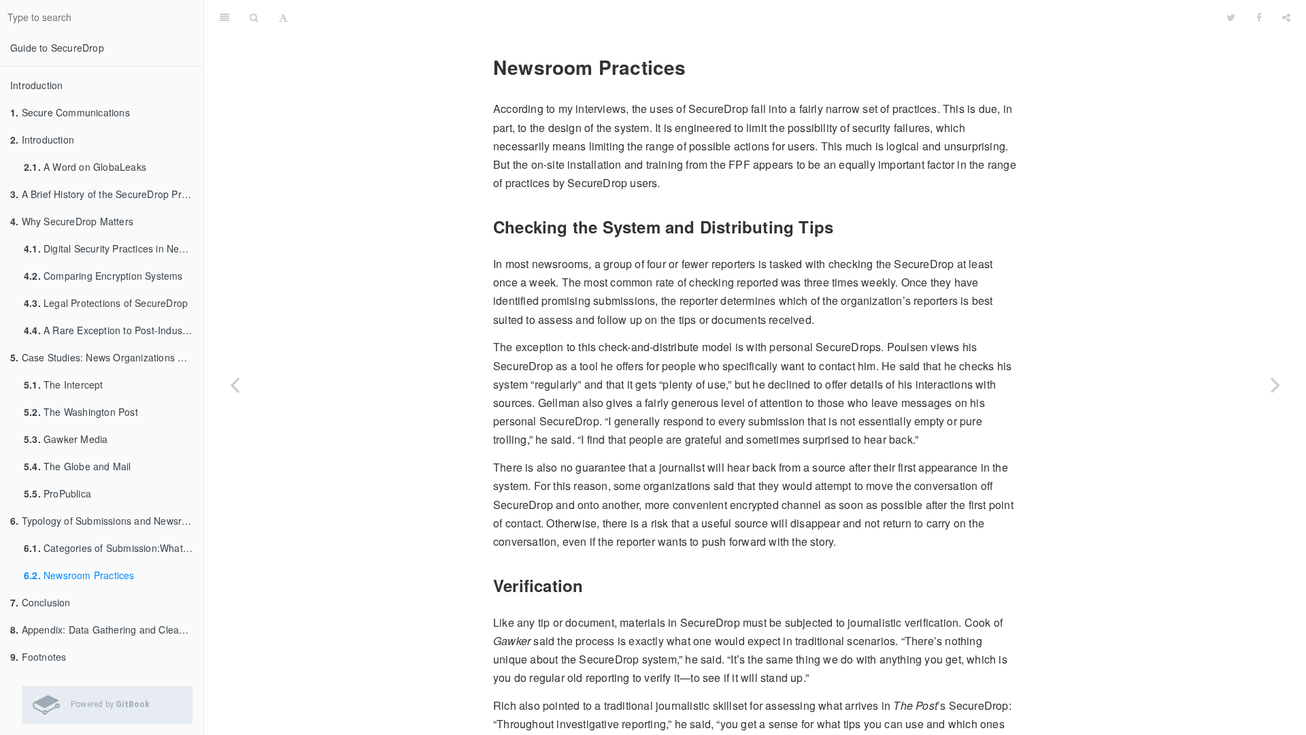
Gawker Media (65, 439)
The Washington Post (81, 412)
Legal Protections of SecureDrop (106, 303)
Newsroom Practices (79, 575)
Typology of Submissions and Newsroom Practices (106, 520)
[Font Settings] (283, 17)
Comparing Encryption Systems (103, 275)
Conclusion (40, 602)
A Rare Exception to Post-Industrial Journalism (113, 330)
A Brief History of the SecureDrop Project (106, 194)
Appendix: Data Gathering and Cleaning (104, 629)
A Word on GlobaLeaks (85, 167)
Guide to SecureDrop (57, 47)
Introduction (36, 85)
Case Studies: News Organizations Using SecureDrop (106, 357)
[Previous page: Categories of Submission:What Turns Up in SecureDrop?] (234, 384)
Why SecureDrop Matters (71, 221)
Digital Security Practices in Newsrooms (113, 248)
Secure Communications (70, 112)
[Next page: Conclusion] (1275, 384)
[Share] (1286, 17)
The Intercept (63, 384)
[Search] (254, 17)
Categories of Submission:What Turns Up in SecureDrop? (113, 548)
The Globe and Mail (77, 466)
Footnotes (38, 657)
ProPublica (57, 493)
